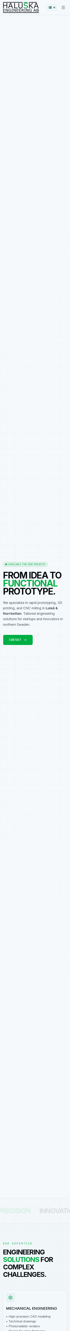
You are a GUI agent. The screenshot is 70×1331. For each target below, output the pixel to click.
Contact (15, 640)
